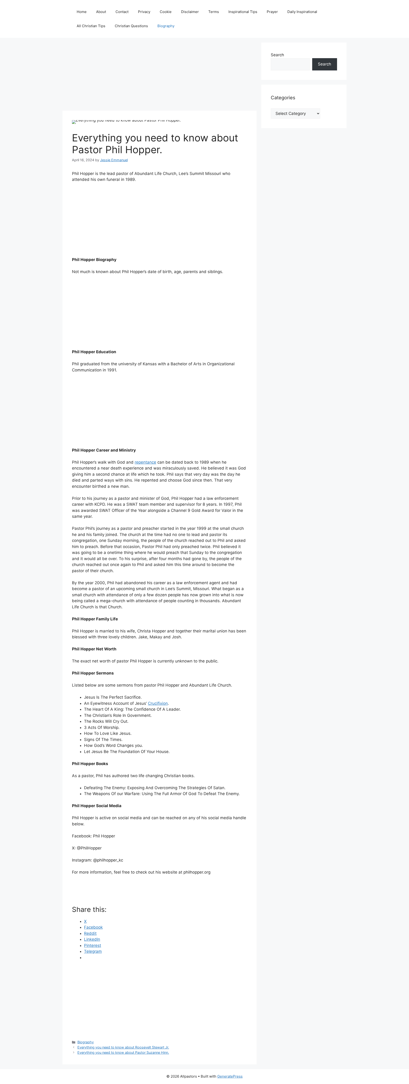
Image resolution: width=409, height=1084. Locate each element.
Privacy (144, 11)
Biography (165, 26)
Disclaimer (190, 11)
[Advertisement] (159, 76)
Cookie (166, 11)
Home (82, 11)
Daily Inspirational (302, 11)
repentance (145, 462)
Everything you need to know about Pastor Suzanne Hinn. (123, 1052)
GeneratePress (230, 1076)
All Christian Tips (91, 26)
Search (277, 54)
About (101, 11)
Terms (213, 11)
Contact (122, 11)
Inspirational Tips (242, 11)
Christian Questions (131, 26)
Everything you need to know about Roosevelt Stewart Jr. (123, 1047)
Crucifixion (158, 703)
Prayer (272, 11)
